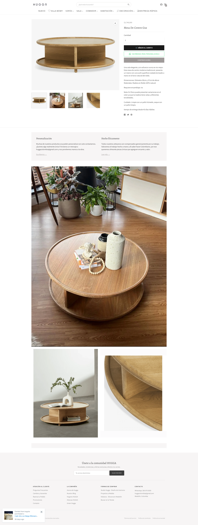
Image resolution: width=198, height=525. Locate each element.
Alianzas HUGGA (72, 500)
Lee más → (105, 154)
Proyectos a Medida (107, 493)
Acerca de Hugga (72, 490)
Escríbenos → (41, 154)
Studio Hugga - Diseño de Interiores (113, 490)
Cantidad (127, 35)
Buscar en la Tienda (107, 500)
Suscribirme (117, 473)
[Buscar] (128, 5)
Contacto (36, 503)
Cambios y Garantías (40, 493)
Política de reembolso (144, 518)
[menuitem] (42, 11)
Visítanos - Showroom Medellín (111, 497)
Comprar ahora (144, 60)
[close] (41, 511)
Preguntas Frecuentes (40, 490)
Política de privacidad (159, 518)
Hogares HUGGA (72, 497)
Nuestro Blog (71, 493)
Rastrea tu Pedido (39, 497)
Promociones (37, 500)
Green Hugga (71, 503)
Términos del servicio (130, 518)
